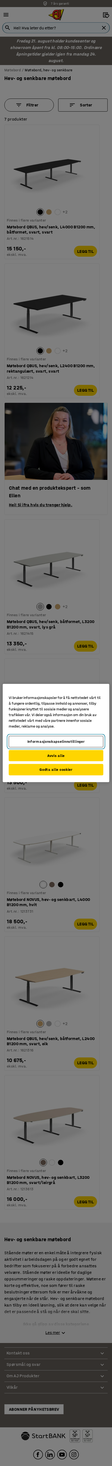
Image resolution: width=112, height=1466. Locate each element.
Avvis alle (56, 755)
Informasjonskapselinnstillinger (56, 741)
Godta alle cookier (56, 769)
